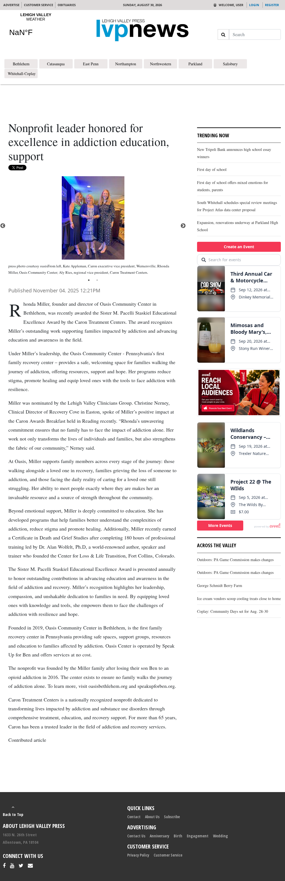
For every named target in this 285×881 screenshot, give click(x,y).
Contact (134, 816)
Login (254, 5)
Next (183, 226)
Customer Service (168, 855)
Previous (3, 226)
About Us (152, 816)
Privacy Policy (138, 855)
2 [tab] (97, 280)
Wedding (220, 835)
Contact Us (136, 835)
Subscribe (172, 816)
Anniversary (159, 835)
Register (272, 5)
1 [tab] (89, 280)
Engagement (197, 835)
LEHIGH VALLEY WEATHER (35, 28)
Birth (178, 835)
